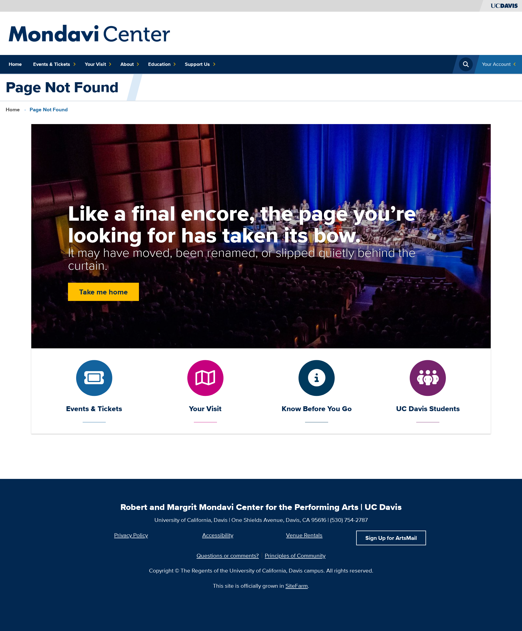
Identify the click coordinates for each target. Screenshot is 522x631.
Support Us (197, 64)
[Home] (89, 32)
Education (159, 64)
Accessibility (217, 535)
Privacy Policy (131, 535)
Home (15, 64)
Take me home (103, 292)
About (127, 64)
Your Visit (95, 64)
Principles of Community (295, 555)
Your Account (496, 64)
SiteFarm (296, 585)
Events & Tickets (51, 64)
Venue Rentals (304, 535)
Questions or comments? (228, 555)
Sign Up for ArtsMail (391, 538)
